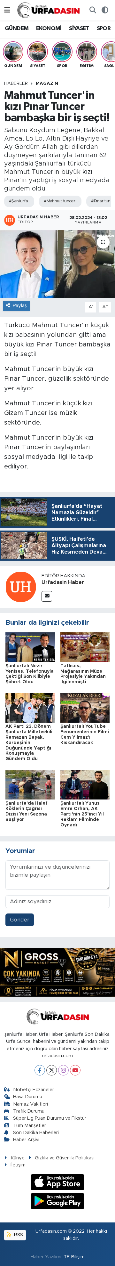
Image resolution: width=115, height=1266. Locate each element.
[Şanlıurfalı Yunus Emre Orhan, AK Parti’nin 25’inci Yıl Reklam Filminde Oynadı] (85, 784)
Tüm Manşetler (29, 1125)
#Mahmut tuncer (59, 201)
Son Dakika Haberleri (36, 1132)
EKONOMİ (49, 28)
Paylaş (20, 305)
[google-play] (57, 1202)
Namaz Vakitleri (30, 1104)
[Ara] (93, 10)
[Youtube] (75, 1070)
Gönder (19, 919)
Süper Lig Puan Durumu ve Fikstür (49, 1118)
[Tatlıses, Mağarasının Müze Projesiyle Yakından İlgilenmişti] (85, 647)
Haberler (16, 83)
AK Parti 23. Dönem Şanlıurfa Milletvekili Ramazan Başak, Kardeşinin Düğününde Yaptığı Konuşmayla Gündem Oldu (28, 742)
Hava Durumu (27, 1096)
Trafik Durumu (28, 1111)
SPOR (104, 28)
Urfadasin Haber (63, 582)
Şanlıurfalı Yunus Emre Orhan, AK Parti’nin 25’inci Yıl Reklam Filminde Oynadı (82, 814)
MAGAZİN (47, 83)
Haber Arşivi (26, 1139)
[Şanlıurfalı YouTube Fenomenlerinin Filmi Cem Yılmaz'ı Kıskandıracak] (85, 707)
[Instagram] (63, 1070)
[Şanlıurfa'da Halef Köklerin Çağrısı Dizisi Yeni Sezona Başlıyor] (30, 784)
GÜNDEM (16, 28)
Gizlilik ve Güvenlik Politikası (65, 1158)
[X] (51, 1070)
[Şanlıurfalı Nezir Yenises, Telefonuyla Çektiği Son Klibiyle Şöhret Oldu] (30, 647)
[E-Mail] (47, 596)
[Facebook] (39, 1070)
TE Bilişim (74, 1256)
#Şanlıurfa (18, 201)
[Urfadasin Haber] (20, 586)
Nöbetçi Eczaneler (33, 1089)
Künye (18, 1158)
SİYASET (79, 28)
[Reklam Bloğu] (57, 972)
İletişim (18, 1165)
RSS (18, 1234)
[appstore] (57, 1183)
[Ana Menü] (7, 10)
